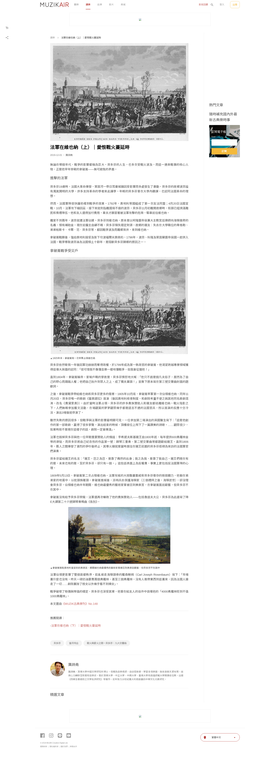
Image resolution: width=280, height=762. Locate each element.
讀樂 (88, 4)
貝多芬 (57, 643)
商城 (123, 4)
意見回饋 (203, 4)
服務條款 (44, 747)
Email (213, 137)
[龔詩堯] (57, 669)
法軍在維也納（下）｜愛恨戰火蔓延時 (76, 625)
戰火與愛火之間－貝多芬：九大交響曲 (107, 643)
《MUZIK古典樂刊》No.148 (80, 603)
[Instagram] (51, 735)
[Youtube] (68, 735)
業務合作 (73, 747)
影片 (111, 4)
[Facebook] (42, 735)
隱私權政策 (54, 747)
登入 (222, 4)
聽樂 (76, 4)
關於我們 (64, 747)
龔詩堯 (69, 155)
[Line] (60, 735)
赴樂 (99, 4)
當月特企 (73, 643)
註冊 (235, 4)
